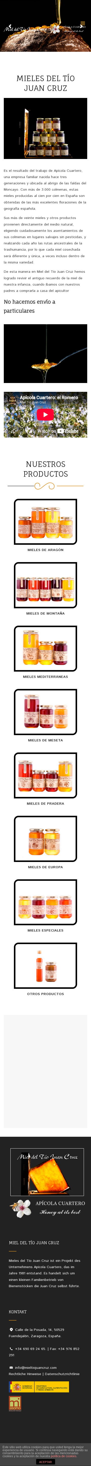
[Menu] (83, 23)
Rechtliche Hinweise (25, 1374)
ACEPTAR (45, 1461)
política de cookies (63, 1456)
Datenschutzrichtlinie (62, 1374)
